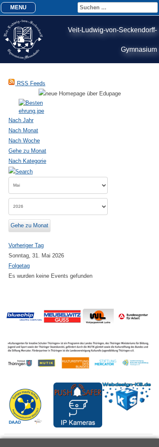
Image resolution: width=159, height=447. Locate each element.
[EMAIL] (148, 111)
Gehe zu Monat (27, 151)
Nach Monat (23, 130)
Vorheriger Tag (26, 245)
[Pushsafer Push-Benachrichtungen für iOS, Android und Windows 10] (77, 425)
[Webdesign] (126, 408)
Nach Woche (24, 140)
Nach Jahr (20, 120)
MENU (18, 7)
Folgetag (19, 266)
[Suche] (20, 171)
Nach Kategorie (27, 161)
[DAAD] (28, 428)
